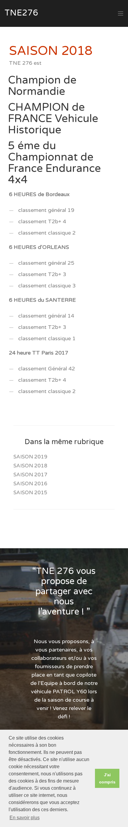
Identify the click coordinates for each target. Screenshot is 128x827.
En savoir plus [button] (25, 817)
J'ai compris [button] (107, 778)
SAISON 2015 (30, 492)
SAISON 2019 (30, 457)
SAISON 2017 (30, 475)
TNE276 (21, 13)
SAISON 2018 (30, 466)
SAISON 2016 (30, 484)
